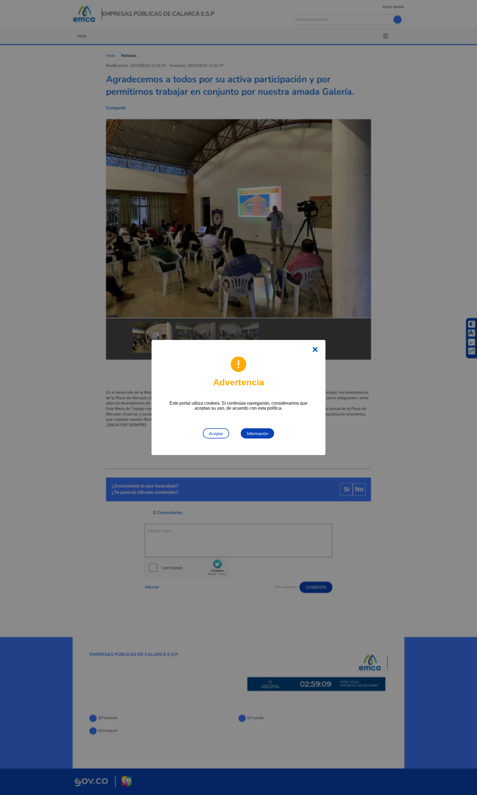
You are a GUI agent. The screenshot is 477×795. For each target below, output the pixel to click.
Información (257, 433)
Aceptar (216, 433)
